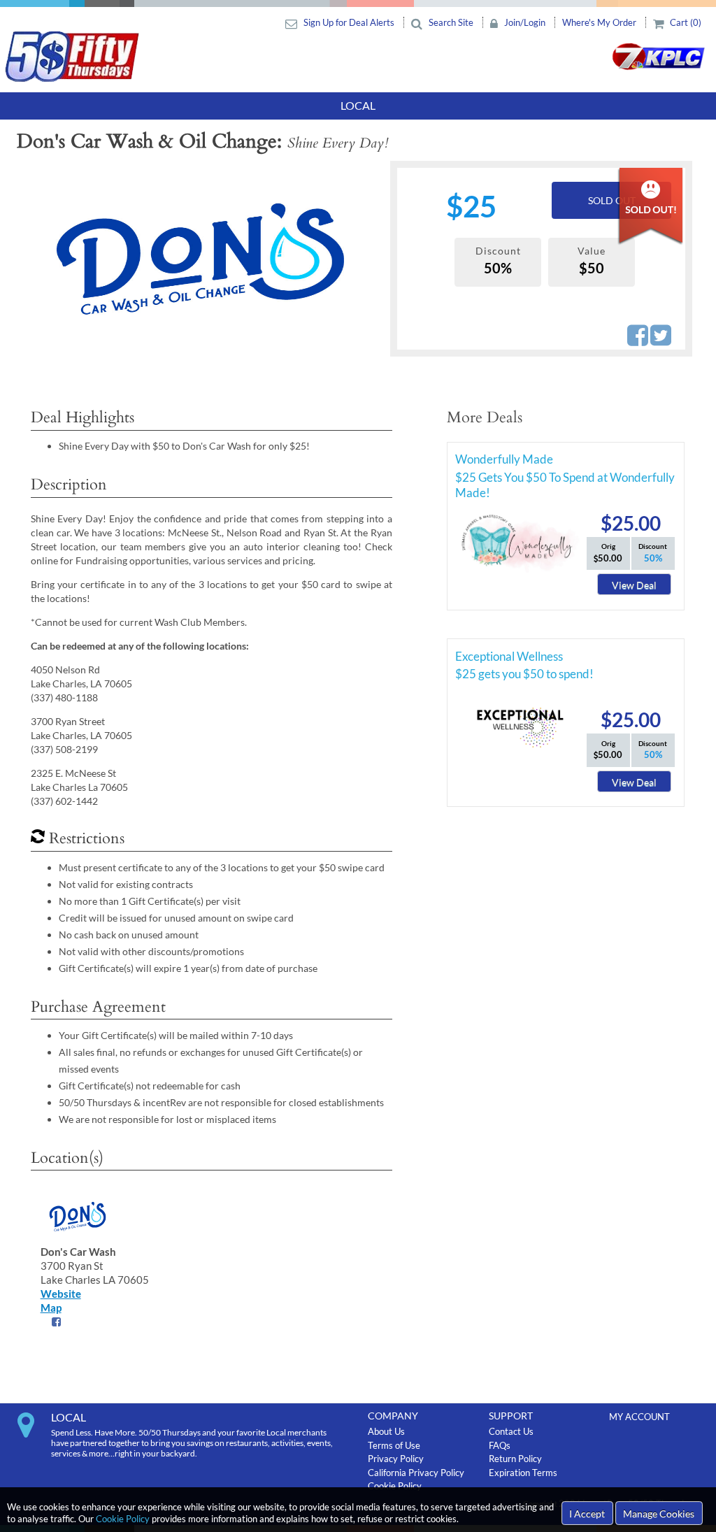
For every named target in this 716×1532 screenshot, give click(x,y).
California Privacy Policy (416, 1472)
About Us (386, 1431)
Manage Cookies (658, 1513)
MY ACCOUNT (639, 1416)
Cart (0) (684, 22)
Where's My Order (600, 22)
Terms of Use (394, 1445)
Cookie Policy (123, 1518)
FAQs (499, 1445)
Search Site (451, 22)
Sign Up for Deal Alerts (348, 22)
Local (358, 105)
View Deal (634, 585)
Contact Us (511, 1431)
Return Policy (515, 1458)
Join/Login (524, 22)
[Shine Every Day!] (199, 259)
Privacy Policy (396, 1458)
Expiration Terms (523, 1472)
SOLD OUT (612, 200)
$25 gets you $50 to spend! (524, 673)
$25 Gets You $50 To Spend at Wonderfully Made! (565, 479)
